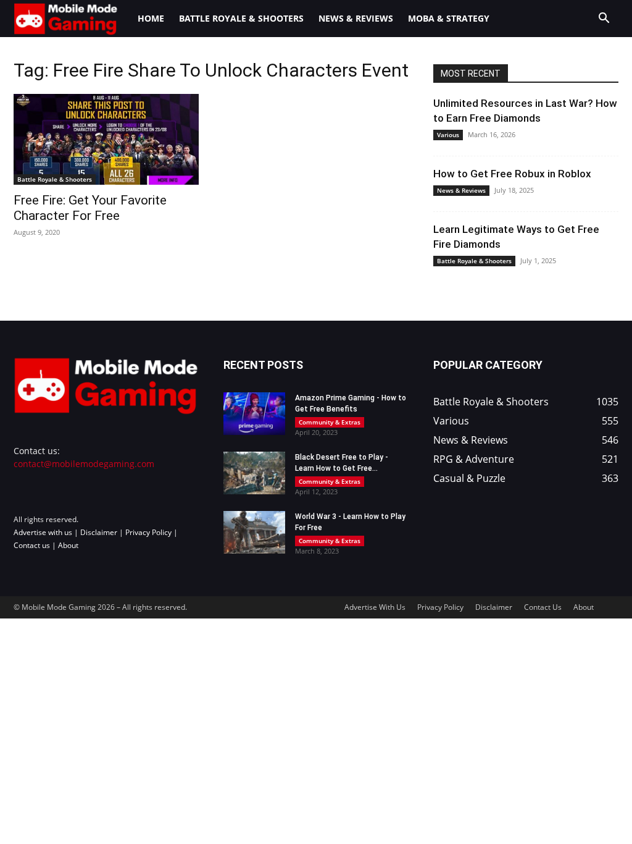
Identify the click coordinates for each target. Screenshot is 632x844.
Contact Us (543, 607)
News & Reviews (355, 18)
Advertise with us (43, 532)
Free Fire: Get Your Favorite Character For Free (90, 208)
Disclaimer (98, 532)
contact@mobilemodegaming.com (84, 464)
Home (151, 18)
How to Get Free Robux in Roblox (512, 173)
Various (448, 134)
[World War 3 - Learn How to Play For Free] (254, 532)
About (68, 545)
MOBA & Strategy (448, 18)
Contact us (32, 545)
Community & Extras (329, 422)
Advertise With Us (374, 607)
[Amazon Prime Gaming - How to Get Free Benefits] (254, 413)
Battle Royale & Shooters (241, 18)
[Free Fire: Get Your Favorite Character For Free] (106, 139)
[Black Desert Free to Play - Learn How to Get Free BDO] (254, 473)
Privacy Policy (148, 532)
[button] (603, 19)
